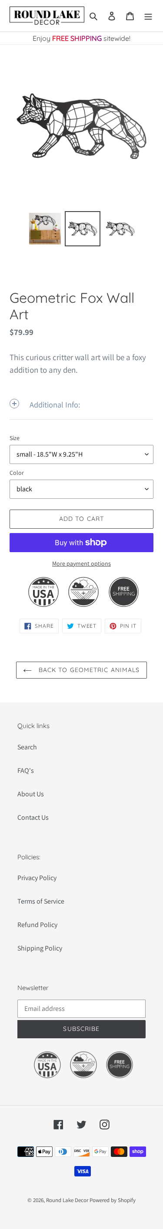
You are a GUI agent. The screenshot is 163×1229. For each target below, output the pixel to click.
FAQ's (25, 770)
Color (17, 473)
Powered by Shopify (113, 1200)
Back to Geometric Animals (88, 670)
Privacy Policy (37, 877)
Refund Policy (37, 924)
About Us (30, 793)
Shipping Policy (39, 948)
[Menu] (148, 15)
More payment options (81, 563)
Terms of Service (40, 901)
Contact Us (33, 817)
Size (15, 438)
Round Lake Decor (67, 1200)
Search (27, 747)
